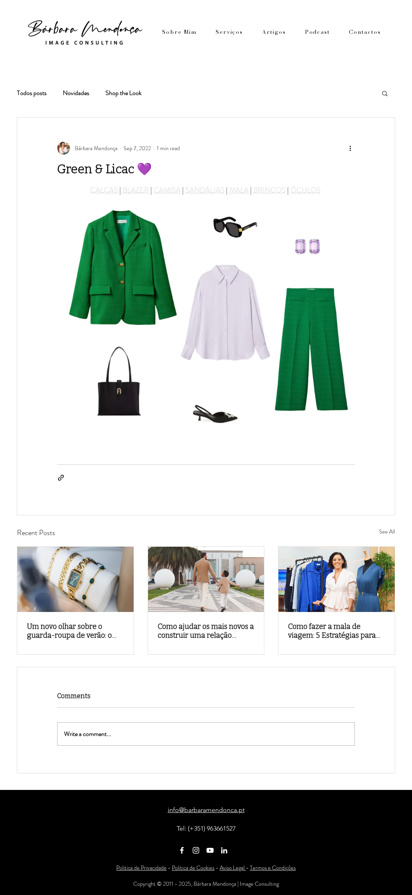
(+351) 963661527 (212, 828)
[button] (385, 93)
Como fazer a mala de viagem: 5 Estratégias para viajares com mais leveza (332, 631)
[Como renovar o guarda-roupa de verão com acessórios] (75, 579)
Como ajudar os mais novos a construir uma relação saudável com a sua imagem (206, 631)
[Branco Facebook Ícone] (181, 850)
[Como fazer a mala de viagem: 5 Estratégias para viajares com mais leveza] (336, 579)
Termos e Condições (273, 868)
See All (387, 531)
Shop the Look (123, 93)
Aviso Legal (233, 868)
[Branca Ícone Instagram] (196, 850)
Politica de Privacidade (141, 868)
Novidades (76, 93)
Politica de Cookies (193, 868)
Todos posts (32, 93)
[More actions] (350, 148)
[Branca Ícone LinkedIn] (224, 850)
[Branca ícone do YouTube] (210, 850)
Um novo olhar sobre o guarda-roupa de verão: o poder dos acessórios (69, 631)
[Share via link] (61, 478)
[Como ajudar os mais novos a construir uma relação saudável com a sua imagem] (206, 579)
